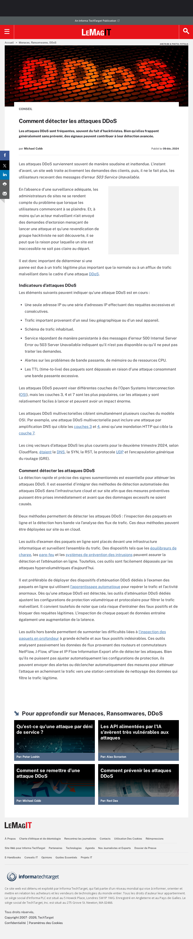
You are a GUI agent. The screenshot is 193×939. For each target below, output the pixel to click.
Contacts (105, 838)
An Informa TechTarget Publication (95, 20)
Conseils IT (31, 857)
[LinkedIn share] (4, 175)
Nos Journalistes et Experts (114, 848)
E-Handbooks (13, 857)
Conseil (25, 109)
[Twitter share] (4, 165)
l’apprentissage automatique (95, 586)
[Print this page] (4, 184)
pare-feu (46, 554)
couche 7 (26, 433)
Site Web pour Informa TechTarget (25, 848)
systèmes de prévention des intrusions (99, 554)
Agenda (90, 848)
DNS (61, 452)
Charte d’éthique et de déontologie (40, 838)
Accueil (9, 42)
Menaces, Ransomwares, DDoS (37, 42)
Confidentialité (15, 923)
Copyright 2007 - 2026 (20, 917)
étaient (45, 452)
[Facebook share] (4, 155)
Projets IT (86, 857)
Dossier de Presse (145, 848)
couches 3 (83, 426)
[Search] (186, 32)
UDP (120, 452)
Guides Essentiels (66, 857)
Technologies (74, 848)
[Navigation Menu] (7, 32)
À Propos (10, 838)
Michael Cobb (33, 148)
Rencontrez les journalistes (80, 838)
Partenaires (55, 848)
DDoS (94, 274)
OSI (23, 394)
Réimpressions (155, 838)
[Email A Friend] (4, 194)
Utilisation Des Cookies (128, 838)
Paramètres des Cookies (46, 923)
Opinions (46, 857)
